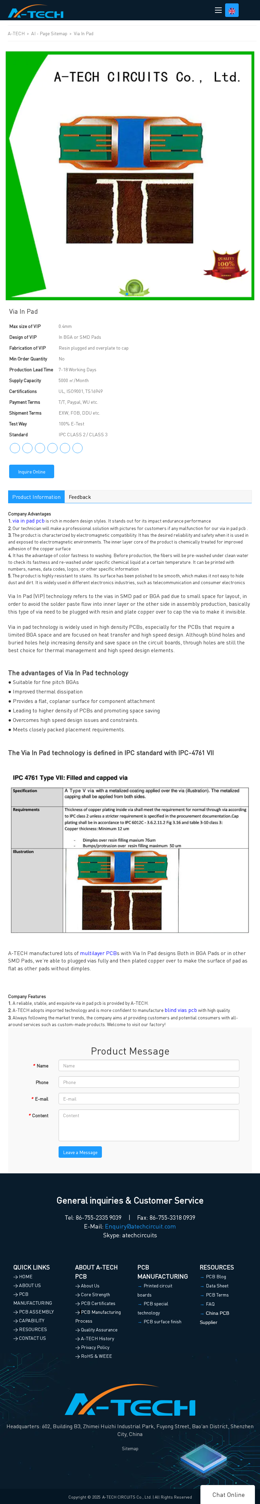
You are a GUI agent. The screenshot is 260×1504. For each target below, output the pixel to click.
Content (38, 1115)
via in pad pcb (29, 520)
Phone (42, 1082)
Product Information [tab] (36, 496)
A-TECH (17, 33)
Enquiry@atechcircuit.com (140, 1226)
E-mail (39, 1099)
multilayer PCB (98, 952)
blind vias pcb (181, 1009)
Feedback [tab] (80, 496)
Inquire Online (31, 471)
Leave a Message (80, 1152)
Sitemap (130, 1448)
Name (40, 1065)
